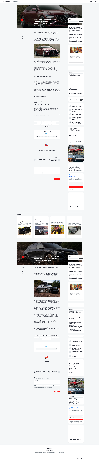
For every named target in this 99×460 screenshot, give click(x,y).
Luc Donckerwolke (37, 124)
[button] (3, 1)
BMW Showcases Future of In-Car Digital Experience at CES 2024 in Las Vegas (75, 327)
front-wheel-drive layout (73, 137)
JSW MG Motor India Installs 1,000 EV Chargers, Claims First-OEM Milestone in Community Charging (75, 76)
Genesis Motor (25, 19)
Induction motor (48, 337)
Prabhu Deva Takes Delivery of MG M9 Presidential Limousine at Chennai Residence (74, 220)
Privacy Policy (19, 458)
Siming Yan (53, 337)
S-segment (70, 371)
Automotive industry (74, 130)
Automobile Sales (71, 129)
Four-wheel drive (42, 337)
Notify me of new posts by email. (56, 389)
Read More (19, 237)
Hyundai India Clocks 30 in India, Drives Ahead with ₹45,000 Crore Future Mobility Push (77, 341)
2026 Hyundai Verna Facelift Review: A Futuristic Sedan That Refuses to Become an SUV (76, 348)
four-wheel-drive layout (55, 121)
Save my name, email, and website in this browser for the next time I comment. (43, 387)
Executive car (48, 121)
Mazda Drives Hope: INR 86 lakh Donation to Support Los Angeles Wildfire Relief (77, 356)
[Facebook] (81, 458)
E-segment (43, 121)
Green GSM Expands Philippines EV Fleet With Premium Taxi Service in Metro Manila (75, 28)
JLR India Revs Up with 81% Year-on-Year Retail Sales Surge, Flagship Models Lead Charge (24, 220)
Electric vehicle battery (54, 335)
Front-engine (72, 135)
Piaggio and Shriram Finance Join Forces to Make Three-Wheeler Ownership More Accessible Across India (76, 89)
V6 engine (46, 126)
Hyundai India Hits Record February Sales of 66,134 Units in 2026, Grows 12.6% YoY (41, 220)
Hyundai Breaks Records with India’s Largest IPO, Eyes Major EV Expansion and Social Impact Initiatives (77, 118)
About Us (47, 450)
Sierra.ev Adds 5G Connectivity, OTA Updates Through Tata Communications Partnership (75, 34)
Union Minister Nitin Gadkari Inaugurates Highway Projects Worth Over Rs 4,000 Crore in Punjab (75, 318)
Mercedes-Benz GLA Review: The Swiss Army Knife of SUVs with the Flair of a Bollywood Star (75, 313)
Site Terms (28, 458)
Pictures (25, 217)
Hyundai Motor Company (38, 217)
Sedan (50, 124)
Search (70, 19)
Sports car (75, 371)
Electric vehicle (78, 364)
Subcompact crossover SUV (73, 141)
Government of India (72, 138)
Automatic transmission (37, 121)
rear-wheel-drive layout (44, 124)
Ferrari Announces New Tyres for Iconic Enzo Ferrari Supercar (77, 345)
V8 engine (70, 142)
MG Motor (69, 217)
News (23, 217)
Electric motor (74, 132)
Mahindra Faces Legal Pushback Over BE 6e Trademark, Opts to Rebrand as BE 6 (77, 106)
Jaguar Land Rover (20, 217)
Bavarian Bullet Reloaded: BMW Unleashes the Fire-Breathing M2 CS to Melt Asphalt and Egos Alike (75, 93)
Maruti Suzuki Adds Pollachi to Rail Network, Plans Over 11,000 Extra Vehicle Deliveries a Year (75, 31)
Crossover (42, 335)
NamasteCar (7, 1)
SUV (78, 141)
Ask (81, 99)
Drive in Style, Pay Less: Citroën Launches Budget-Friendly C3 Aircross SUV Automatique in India (77, 114)
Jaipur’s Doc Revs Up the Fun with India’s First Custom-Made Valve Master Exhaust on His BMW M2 (75, 331)
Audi (24, 256)
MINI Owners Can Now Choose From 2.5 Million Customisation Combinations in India (75, 38)
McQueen (47, 149)
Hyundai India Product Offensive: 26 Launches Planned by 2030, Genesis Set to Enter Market (75, 41)
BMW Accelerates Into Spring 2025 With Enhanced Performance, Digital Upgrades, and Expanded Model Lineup (77, 110)
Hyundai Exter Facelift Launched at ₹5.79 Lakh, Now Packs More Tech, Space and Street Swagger (77, 352)
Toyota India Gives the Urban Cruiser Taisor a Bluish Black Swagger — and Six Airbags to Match (76, 122)
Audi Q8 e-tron (37, 335)
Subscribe (76, 186)
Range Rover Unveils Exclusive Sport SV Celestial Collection (75, 80)
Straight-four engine (55, 124)
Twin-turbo (80, 141)
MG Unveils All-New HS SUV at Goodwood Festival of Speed (75, 84)
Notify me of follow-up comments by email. (39, 389)
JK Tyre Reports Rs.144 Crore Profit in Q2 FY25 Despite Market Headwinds (57, 220)
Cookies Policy (24, 458)
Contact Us (51, 450)
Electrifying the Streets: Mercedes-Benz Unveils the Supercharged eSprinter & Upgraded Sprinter (75, 322)
